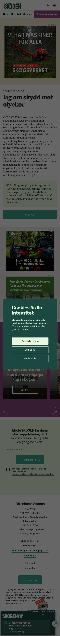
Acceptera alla (30, 341)
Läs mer (24, 329)
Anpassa (30, 349)
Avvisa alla (30, 358)
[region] (30, 318)
